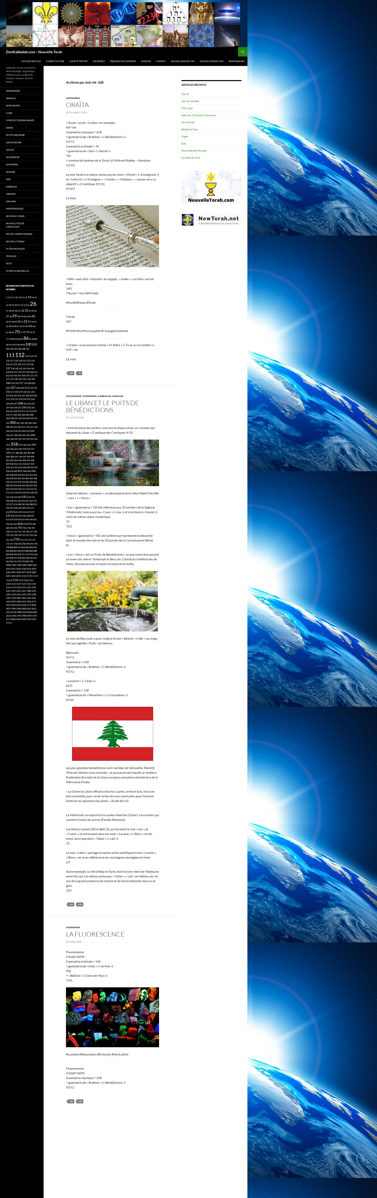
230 (35, 395)
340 (20, 435)
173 (35, 375)
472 (11, 482)
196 (16, 383)
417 (28, 464)
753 (23, 535)
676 (29, 523)
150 (11, 372)
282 (19, 414)
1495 (13, 601)
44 (30, 316)
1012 (34, 565)
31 (19, 310)
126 (7, 364)
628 (71, 373)
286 (27, 414)
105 (15, 349)
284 (23, 414)
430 (28, 467)
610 (28, 508)
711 (11, 531)
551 (15, 500)
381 (21, 453)
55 (35, 321)
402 (12, 460)
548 (11, 500)
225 (15, 395)
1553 (23, 601)
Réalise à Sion (189, 129)
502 (35, 485)
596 (7, 508)
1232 (33, 587)
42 (24, 316)
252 (29, 403)
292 (20, 418)
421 (12, 467)
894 (7, 554)
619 (32, 512)
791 (32, 543)
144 (28, 368)
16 (7, 305)
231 (8, 399)
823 (27, 547)
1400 (18, 598)
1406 (23, 598)
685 (7, 528)
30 (16, 310)
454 (35, 475)
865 (19, 551)
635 (19, 519)
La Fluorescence (95, 934)
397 (24, 456)
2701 (19, 615)
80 (13, 338)
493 (15, 485)
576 (15, 504)
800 (11, 547)
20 (16, 305)
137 (8, 368)
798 (7, 547)
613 (12, 511)
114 (31, 356)
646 (31, 519)
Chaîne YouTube (55, 61)
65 (31, 326)
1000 (8, 564)
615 (20, 512)
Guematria (73, 98)
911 (24, 554)
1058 (18, 572)
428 (24, 467)
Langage (117, 396)
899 (11, 554)
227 (23, 395)
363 (29, 444)
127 (11, 364)
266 (7, 411)
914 (32, 554)
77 (7, 339)
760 (35, 535)
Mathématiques (15, 208)
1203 (18, 587)
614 (16, 512)
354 (28, 439)
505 (15, 489)
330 (23, 431)
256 (15, 407)
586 (27, 504)
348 (12, 439)
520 (16, 492)
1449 (8, 601)
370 (24, 449)
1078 (28, 572)
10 (20, 297)
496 (23, 485)
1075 (23, 572)
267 (11, 411)
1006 (24, 565)
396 (20, 456)
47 (10, 321)
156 (20, 372)
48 (13, 321)
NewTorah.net (237, 61)
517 (12, 492)
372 (28, 449)
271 (23, 411)
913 (28, 554)
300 (13, 423)
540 (19, 497)
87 (30, 338)
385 (33, 453)
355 (32, 439)
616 (24, 512)
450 (19, 475)
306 (34, 423)
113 (26, 356)
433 (32, 467)
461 (19, 478)
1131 (23, 584)
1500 (18, 601)
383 (29, 453)
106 (19, 349)
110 (27, 349)
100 (28, 344)
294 (28, 418)
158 (28, 372)
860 (11, 551)
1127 (18, 584)
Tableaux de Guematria (123, 61)
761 (7, 540)
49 (16, 321)
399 (28, 456)
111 (10, 355)
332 (27, 431)
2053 (33, 608)
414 (24, 464)
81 (16, 339)
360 (25, 445)
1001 (14, 565)
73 (27, 332)
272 (27, 411)
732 (11, 535)
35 (32, 310)
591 (35, 504)
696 (15, 528)
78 (10, 338)
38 (10, 316)
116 (7, 360)
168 (23, 375)
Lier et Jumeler (190, 101)
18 (10, 305)
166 (15, 375)
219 (21, 391)
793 (36, 543)
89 (36, 339)
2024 (28, 608)
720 (27, 531)
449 (15, 475)
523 (20, 492)
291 (16, 418)
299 (7, 423)
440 (15, 471)
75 (34, 332)
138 (71, 904)
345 (33, 435)
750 (19, 535)
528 (32, 492)
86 (26, 338)
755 (27, 535)
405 (20, 460)
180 (16, 379)
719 (23, 531)
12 (26, 297)
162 (7, 375)
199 (25, 383)
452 (27, 475)
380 (17, 453)
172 (31, 375)
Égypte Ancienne (15, 135)
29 (13, 310)
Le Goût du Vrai (190, 157)
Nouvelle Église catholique (15, 225)
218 (16, 391)
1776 (28, 605)
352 (20, 439)
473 (15, 482)
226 (19, 395)
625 (20, 515)
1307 (8, 594)
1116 (8, 580)
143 (24, 368)
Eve (183, 143)
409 (7, 464)
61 (18, 326)
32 (22, 310)
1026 (18, 568)
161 (36, 372)
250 (25, 403)
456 (7, 478)
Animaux (11, 98)
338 (15, 435)
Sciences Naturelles (17, 271)
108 (23, 349)
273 (31, 411)
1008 (29, 565)
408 (32, 460)
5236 (28, 619)
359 (20, 444)
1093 (18, 576)
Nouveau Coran (15, 216)
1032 (28, 568)
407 (28, 460)
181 (20, 379)
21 (19, 305)
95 (15, 344)
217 (13, 391)
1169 (8, 587)
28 (10, 310)
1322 (23, 594)
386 (8, 456)
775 (33, 540)
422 (16, 467)
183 (29, 379)
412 (20, 463)
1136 (28, 584)
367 (16, 449)
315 (24, 426)
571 (35, 500)
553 (19, 500)
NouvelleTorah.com (211, 61)
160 (32, 372)
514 (31, 489)
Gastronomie (13, 142)
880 (27, 551)
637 (23, 519)
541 (24, 496)
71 (21, 332)
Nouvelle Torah (15, 241)
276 (7, 414)
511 (23, 489)
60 (15, 326)
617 (28, 512)
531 (7, 497)
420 (8, 467)
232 (12, 399)
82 (19, 339)
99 (24, 344)
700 (20, 527)
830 (31, 547)
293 (24, 418)
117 (11, 360)
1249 (13, 591)
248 (20, 403)
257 (20, 407)
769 (11, 540)
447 (7, 475)
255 (11, 407)
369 (20, 448)
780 (16, 543)
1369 (8, 598)
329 (19, 431)
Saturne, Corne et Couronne (198, 115)
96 (18, 344)
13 (29, 297)
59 (12, 326)
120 (20, 360)
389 (12, 456)
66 (34, 326)
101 (34, 344)
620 (8, 515)
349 (16, 439)
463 (23, 478)
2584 (29, 612)
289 (8, 418)
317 (32, 427)
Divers (9, 127)
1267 (23, 591)
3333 (34, 615)
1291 (33, 591)
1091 (8, 576)
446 (33, 471)
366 (12, 449)
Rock (9, 263)
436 (7, 471)
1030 (23, 568)
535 (15, 497)
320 (7, 431)
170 (27, 375)
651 (35, 519)
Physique (11, 256)
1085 (33, 572)
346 (8, 438)
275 (35, 411)
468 (35, 478)
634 (15, 519)
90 (7, 344)
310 (11, 427)
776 (7, 543)
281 (15, 414)
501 (31, 485)
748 (15, 535)
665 (15, 524)
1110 (23, 576)
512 (27, 489)
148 (7, 372)
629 (32, 515)
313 (15, 427)
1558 (28, 601)
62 (21, 326)
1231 (28, 587)
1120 (26, 580)
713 (15, 531)
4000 (13, 619)
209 (22, 388)
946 (27, 558)
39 (14, 315)
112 (20, 354)
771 (22, 540)
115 (35, 356)
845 (7, 551)
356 (36, 439)
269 (15, 411)
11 (23, 297)
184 (33, 379)
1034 (33, 568)
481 (27, 482)
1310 (13, 594)
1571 (33, 601)
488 (7, 485)
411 (16, 464)
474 (19, 482)
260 (24, 407)
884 (31, 551)
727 (31, 531)
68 (10, 332)
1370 (13, 598)
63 (24, 326)
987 (27, 561)
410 (11, 464)
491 (11, 485)
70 (79, 373)
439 (11, 471)
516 (8, 492)
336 (7, 435)
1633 (18, 605)
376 (8, 452)
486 (35, 482)
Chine (9, 113)
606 (24, 508)
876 (23, 551)
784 (24, 543)
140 (16, 368)
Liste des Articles (31, 61)
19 (12, 305)
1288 (28, 591)
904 (15, 554)
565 (31, 500)
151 (15, 372)
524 (24, 492)
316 (28, 427)
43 (27, 316)
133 (28, 364)
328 (15, 431)
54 (32, 321)
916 (36, 554)
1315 (18, 594)
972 (19, 561)
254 (7, 407)
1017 (13, 568)
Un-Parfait (187, 122)
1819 (33, 605)
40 (18, 316)
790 (28, 543)
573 (11, 504)
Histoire (10, 172)
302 (22, 423)
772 (25, 540)
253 (33, 403)
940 (23, 558)
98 (21, 344)
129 (15, 364)
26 (33, 303)
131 (24, 364)
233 (16, 399)
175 (7, 379)
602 (20, 508)
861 (15, 551)
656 (7, 524)
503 (7, 489)
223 (7, 395)
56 (7, 326)
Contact (161, 61)
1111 (29, 575)
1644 (23, 605)
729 (7, 535)
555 (23, 500)
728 (35, 531)
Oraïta (77, 105)
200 (29, 383)
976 (23, 561)
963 (11, 561)
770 (17, 539)
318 (36, 427)
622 (13, 515)
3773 (8, 619)
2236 (13, 612)
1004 (19, 565)
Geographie (74, 396)
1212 (23, 587)
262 (29, 407)
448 (11, 475)
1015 (8, 568)
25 (28, 305)
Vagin (184, 136)
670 (25, 524)
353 (24, 439)
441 (20, 471)
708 (7, 531)
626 (24, 515)
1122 (8, 584)
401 (7, 460)
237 (28, 399)
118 (16, 360)
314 (19, 427)
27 (7, 310)
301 (18, 423)
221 (29, 391)
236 (24, 399)
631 (7, 519)
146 (32, 368)
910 (19, 554)
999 (31, 561)
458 (11, 478)
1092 (13, 576)
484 (31, 482)
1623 (13, 605)
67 (7, 332)
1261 (18, 591)
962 (7, 561)
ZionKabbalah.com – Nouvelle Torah (34, 52)
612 (7, 512)
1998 (18, 608)
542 (29, 497)
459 (15, 478)
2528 (24, 612)
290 (12, 418)
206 (8, 387)
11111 (9, 622)
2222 (8, 612)
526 (28, 492)
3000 (24, 615)
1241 (8, 591)
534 (11, 497)
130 (19, 364)
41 (21, 316)
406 (24, 460)
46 (7, 321)
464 (27, 478)
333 (31, 431)
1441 (33, 598)
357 (8, 444)
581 (23, 504)
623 (16, 515)
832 (35, 547)
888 (35, 551)
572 (7, 504)
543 (33, 497)
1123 (13, 584)
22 (22, 305)
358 (14, 444)
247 (15, 403)
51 (22, 321)
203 (33, 383)
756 (31, 535)
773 (29, 540)
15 (35, 297)
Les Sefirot (99, 61)
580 (19, 504)
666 (20, 523)
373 (32, 449)
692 (11, 528)
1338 (33, 594)
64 (27, 326)
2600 (34, 612)
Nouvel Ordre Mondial (19, 234)
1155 (33, 584)
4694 (23, 619)
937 (15, 558)
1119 (20, 580)
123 (29, 360)
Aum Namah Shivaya (194, 150)
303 (26, 423)
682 (34, 524)
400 (32, 456)
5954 (33, 619)
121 (24, 360)
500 (27, 485)
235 (20, 399)
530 (36, 492)
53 (29, 321)
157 (24, 372)
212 (27, 387)
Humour (146, 61)
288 (31, 414)
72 (24, 332)
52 (25, 321)
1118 (14, 580)
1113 (35, 576)
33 (26, 310)
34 (30, 310)
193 (13, 383)
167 (19, 375)
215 (35, 388)
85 (22, 339)
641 (27, 519)
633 (11, 519)
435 (36, 467)
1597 (8, 605)
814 (23, 547)
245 (7, 403)
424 (20, 467)
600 (16, 508)
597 (11, 508)
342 (24, 435)
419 (32, 464)
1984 (13, 608)
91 (10, 344)
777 (12, 543)
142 (71, 1101)
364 (33, 444)
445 (29, 471)
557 (27, 500)
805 (15, 547)
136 (32, 364)
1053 (13, 572)
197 (21, 383)
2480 (19, 612)
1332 (28, 594)
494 (19, 485)
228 (27, 395)
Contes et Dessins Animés (20, 120)
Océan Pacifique (15, 248)
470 (7, 482)
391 (16, 456)
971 (15, 561)
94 (12, 344)
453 (31, 475)
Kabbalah (104, 396)
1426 (28, 598)
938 (19, 558)
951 (35, 558)
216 (8, 391)
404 (16, 460)
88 (33, 339)
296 (32, 418)
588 (31, 504)
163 (11, 375)
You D (185, 94)
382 (25, 453)
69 (13, 332)
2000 (23, 608)
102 (7, 349)
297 (36, 418)
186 (8, 383)
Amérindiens (13, 91)
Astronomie (13, 105)
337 (11, 435)
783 (20, 543)
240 (33, 399)
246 (11, 403)
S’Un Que (187, 108)
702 (25, 527)
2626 (8, 615)
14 (33, 297)
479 (23, 482)
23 (25, 305)
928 (11, 558)
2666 (14, 615)
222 (33, 391)
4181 (18, 619)
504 (11, 489)
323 (11, 431)
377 (13, 452)
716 (19, 531)
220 (25, 391)
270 (19, 411)
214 (31, 388)
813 (19, 547)
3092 (29, 615)
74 (31, 332)
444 (25, 471)
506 (19, 489)
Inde (8, 179)
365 (8, 448)
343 (28, 435)
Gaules (10, 149)
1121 (31, 580)
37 (7, 316)
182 (25, 379)
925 (7, 558)
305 (30, 423)
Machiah (11, 201)
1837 (8, 608)
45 (33, 316)
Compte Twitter (78, 61)
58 (10, 326)
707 (33, 528)
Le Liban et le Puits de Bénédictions (102, 406)
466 (31, 478)
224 (11, 395)
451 (23, 475)
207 (13, 387)
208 (18, 388)
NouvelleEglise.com (183, 61)
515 (35, 489)
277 (11, 414)
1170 (13, 587)
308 (7, 427)
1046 (8, 572)
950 (31, 558)
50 (18, 321)
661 (11, 524)
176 (12, 379)
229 (31, 395)
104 (11, 349)
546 (7, 500)
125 (33, 360)
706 (29, 528)
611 (32, 507)
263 (33, 407)
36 (35, 310)
